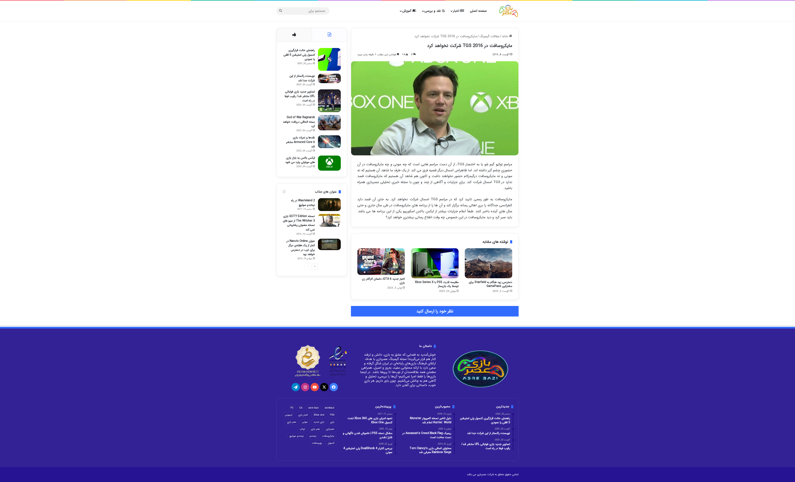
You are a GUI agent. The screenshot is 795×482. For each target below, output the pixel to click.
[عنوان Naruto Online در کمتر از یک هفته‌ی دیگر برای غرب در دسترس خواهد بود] (329, 244)
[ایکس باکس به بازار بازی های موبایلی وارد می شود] (329, 163)
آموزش (407, 10)
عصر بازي (291, 422)
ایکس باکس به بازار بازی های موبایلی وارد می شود (300, 160)
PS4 (332, 415)
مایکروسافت (328, 436)
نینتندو (313, 436)
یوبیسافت (317, 443)
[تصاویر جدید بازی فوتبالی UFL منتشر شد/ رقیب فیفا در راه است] (329, 100)
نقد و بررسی (433, 10)
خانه (505, 36)
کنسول (331, 443)
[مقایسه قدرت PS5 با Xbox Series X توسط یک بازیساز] (434, 263)
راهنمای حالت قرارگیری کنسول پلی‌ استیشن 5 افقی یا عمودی (299, 54)
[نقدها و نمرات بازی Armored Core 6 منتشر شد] (329, 141)
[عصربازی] (509, 11)
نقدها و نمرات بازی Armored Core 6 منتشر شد (300, 142)
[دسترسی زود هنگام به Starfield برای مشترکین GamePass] (488, 263)
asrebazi (329, 408)
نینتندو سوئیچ (296, 436)
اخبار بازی (303, 415)
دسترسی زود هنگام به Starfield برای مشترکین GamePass (490, 284)
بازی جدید (318, 422)
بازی (332, 422)
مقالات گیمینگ (489, 36)
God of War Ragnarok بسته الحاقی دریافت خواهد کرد (299, 121)
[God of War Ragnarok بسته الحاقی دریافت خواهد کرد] (329, 122)
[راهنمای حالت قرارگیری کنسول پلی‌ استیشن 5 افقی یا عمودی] (329, 59)
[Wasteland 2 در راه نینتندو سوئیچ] (329, 204)
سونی (305, 422)
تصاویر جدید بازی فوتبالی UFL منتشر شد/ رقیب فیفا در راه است (300, 96)
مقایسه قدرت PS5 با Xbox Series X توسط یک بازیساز (437, 284)
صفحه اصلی (478, 10)
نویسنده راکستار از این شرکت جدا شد (302, 78)
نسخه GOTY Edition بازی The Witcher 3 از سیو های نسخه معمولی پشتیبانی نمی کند (299, 223)
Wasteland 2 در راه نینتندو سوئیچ (303, 202)
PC (292, 408)
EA (300, 408)
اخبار (456, 10)
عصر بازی (315, 429)
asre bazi (313, 408)
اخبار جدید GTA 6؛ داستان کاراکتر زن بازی (383, 281)
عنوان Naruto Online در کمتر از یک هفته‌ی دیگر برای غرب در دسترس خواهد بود (300, 248)
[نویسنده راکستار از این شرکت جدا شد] (329, 78)
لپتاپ (302, 429)
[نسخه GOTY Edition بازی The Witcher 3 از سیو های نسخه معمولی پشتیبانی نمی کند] (329, 220)
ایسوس (288, 415)
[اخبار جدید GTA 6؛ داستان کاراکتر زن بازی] (381, 261)
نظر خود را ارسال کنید (434, 311)
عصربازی (330, 429)
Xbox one (319, 415)
